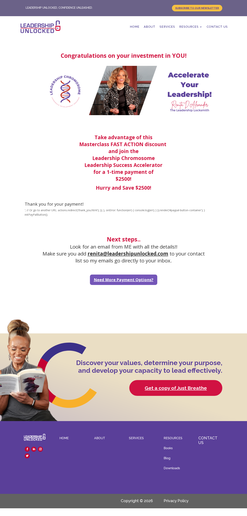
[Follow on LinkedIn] (33, 449)
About (149, 26)
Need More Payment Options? (123, 279)
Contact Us (217, 26)
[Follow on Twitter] (27, 455)
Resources (189, 26)
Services (167, 26)
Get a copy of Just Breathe (176, 388)
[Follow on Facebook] (27, 449)
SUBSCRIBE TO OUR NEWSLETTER (197, 8)
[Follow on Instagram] (40, 449)
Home (135, 26)
